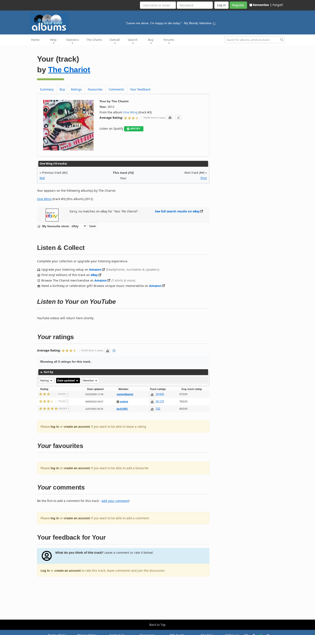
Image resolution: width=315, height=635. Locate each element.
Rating (45, 380)
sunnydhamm (125, 394)
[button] (170, 117)
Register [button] (238, 5)
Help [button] (53, 40)
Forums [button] (169, 40)
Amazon (95, 269)
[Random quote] (214, 23)
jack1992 (122, 408)
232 (158, 408)
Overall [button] (115, 40)
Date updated (66, 380)
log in (55, 426)
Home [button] (35, 40)
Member (88, 380)
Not (42, 178)
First (204, 178)
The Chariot (69, 69)
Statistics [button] (72, 40)
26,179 (160, 401)
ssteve (124, 401)
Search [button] (133, 40)
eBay (94, 275)
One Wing (130, 112)
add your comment (115, 501)
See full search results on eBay (177, 211)
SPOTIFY (135, 128)
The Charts (94, 40)
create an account (77, 426)
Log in (45, 570)
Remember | (262, 5)
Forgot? (278, 5)
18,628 (160, 394)
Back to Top (157, 625)
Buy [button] (150, 40)
